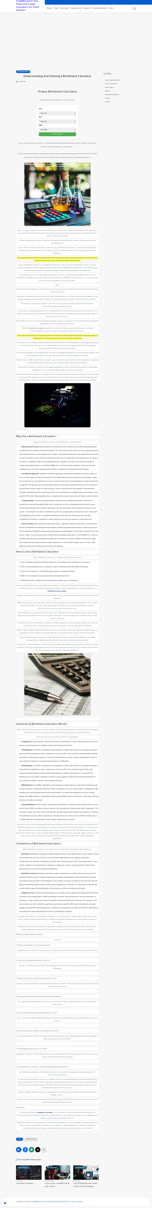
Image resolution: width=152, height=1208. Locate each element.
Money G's (87, 8)
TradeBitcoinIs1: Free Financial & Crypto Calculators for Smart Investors (27, 6)
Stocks (108, 98)
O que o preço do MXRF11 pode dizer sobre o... (57, 1185)
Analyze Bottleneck (57, 134)
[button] (25, 1149)
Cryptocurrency (76, 8)
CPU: (40, 109)
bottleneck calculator (45, 1113)
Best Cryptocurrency (112, 80)
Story (111, 8)
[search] (134, 8)
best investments (23, 71)
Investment (64, 8)
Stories (108, 102)
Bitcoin (49, 8)
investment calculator (25, 1184)
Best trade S (110, 87)
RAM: (40, 125)
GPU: (40, 117)
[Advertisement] (76, 44)
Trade (56, 8)
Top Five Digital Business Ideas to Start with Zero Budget (85, 1185)
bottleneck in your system (57, 591)
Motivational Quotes (100, 8)
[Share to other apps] (44, 1149)
